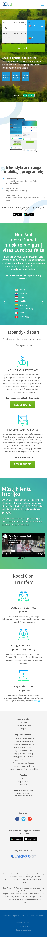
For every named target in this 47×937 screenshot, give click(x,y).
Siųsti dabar (23, 48)
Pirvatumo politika (23, 926)
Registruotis (22, 404)
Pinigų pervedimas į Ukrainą (23, 766)
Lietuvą (23, 305)
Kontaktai (23, 785)
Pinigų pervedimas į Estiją (23, 741)
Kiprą (22, 289)
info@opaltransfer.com (23, 796)
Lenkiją (23, 301)
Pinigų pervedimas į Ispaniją (23, 744)
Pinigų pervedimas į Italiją (23, 747)
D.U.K (24, 778)
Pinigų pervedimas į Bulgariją (23, 738)
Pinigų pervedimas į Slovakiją (23, 763)
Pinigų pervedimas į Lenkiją (24, 754)
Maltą (22, 312)
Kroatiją (23, 293)
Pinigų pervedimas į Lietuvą (23, 757)
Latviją (23, 297)
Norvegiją (24, 316)
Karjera (23, 729)
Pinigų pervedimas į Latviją (23, 751)
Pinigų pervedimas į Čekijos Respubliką (23, 769)
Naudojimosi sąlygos (23, 922)
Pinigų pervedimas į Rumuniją (23, 760)
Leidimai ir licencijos (23, 726)
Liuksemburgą (26, 308)
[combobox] (36, 25)
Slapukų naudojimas (23, 930)
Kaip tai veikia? (23, 781)
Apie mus (23, 723)
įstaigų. (37, 700)
